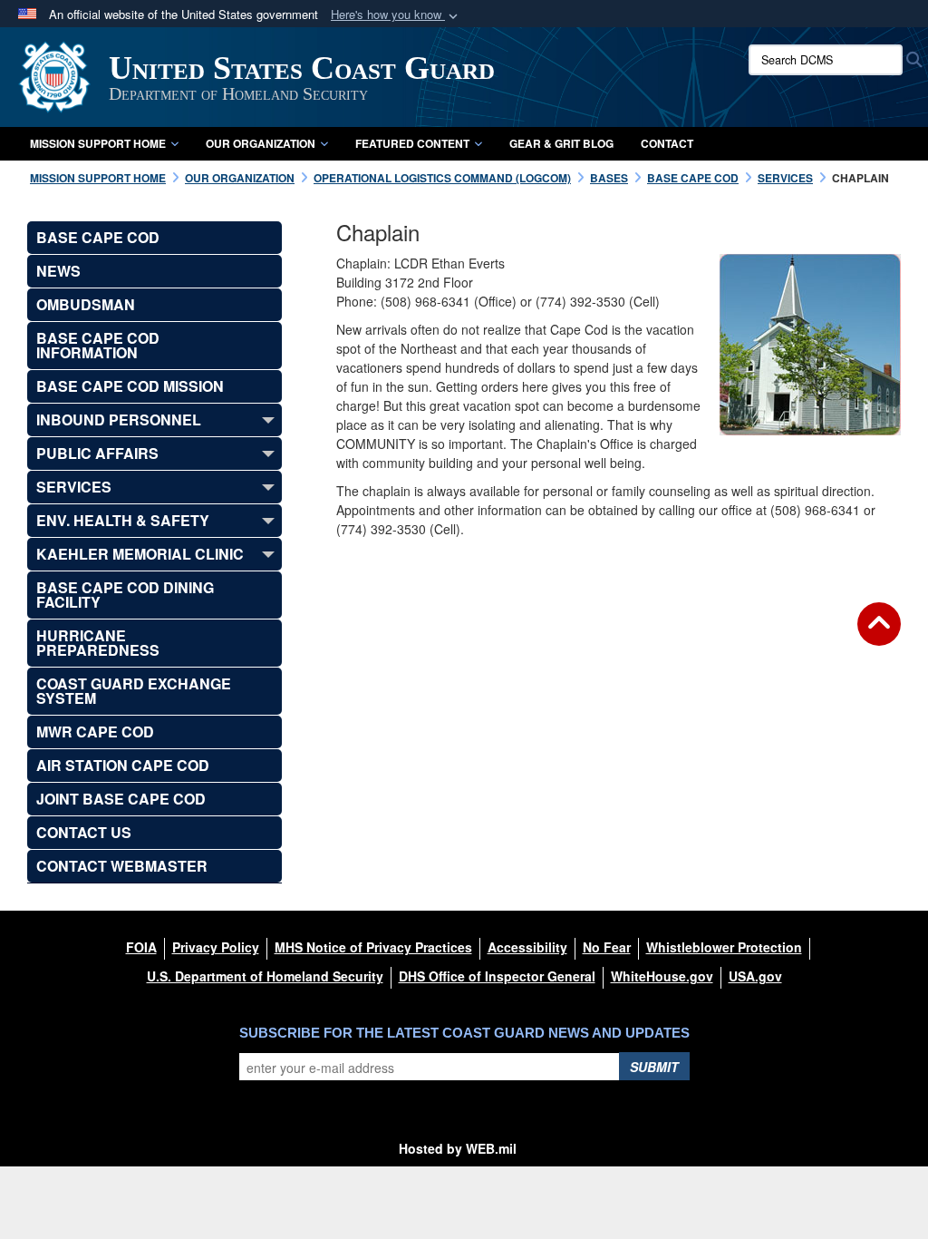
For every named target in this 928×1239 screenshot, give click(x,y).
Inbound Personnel (118, 419)
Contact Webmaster (122, 865)
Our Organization (260, 143)
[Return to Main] (879, 635)
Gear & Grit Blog (561, 143)
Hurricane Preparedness (98, 642)
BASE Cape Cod (98, 237)
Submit (654, 1067)
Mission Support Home (98, 143)
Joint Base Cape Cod (121, 798)
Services (73, 486)
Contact (667, 143)
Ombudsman (85, 304)
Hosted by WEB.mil (458, 1148)
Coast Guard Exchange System (133, 690)
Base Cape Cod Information (98, 345)
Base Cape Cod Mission (130, 386)
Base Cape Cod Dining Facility (125, 594)
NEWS (58, 270)
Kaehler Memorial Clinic (140, 553)
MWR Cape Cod (95, 731)
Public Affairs (97, 453)
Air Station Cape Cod (122, 765)
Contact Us (83, 832)
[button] (396, 14)
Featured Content (412, 143)
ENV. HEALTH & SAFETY (122, 520)
